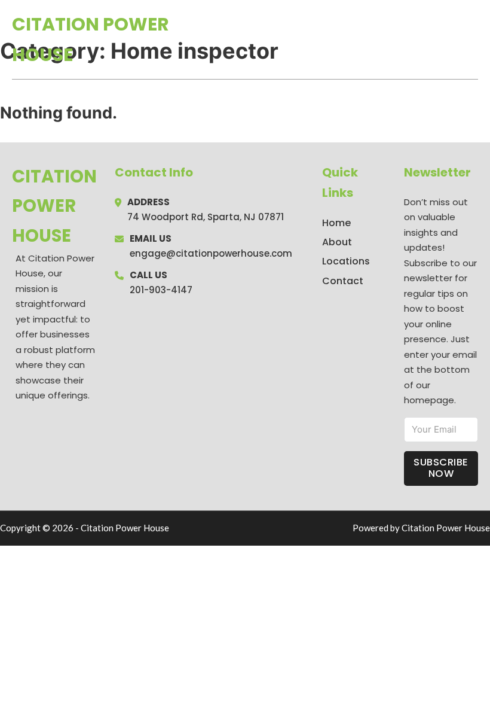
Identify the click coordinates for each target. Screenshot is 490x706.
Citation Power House (90, 39)
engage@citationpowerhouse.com (211, 253)
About (337, 242)
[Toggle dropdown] (474, 39)
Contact (342, 281)
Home (339, 39)
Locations (393, 39)
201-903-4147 (161, 290)
